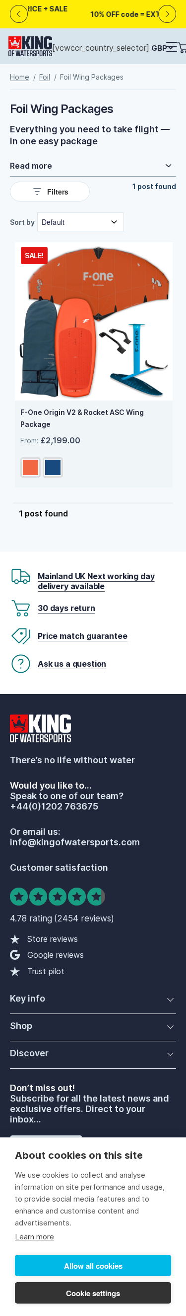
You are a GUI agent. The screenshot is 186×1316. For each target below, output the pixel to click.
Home (19, 77)
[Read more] (93, 166)
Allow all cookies (93, 1265)
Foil (44, 77)
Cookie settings (93, 1293)
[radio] (30, 467)
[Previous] (19, 14)
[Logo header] (30, 48)
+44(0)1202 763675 (54, 806)
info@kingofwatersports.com (75, 842)
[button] (171, 47)
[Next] (167, 14)
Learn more (34, 1236)
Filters (57, 192)
